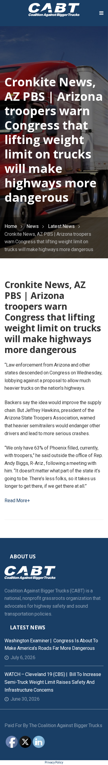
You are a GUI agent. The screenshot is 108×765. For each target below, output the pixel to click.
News (32, 226)
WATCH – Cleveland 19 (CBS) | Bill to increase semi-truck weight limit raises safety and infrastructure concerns (52, 682)
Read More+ (17, 500)
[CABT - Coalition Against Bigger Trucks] (54, 9)
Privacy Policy (54, 762)
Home (10, 226)
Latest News (61, 226)
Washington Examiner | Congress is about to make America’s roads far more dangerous (51, 644)
